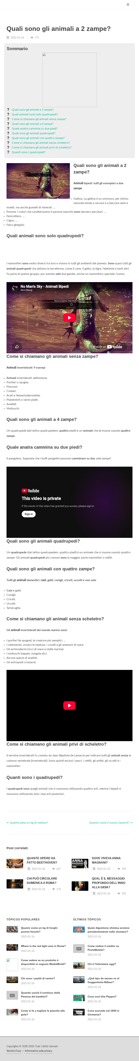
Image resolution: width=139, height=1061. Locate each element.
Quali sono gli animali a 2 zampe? (33, 109)
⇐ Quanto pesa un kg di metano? (27, 822)
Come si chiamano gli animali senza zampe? (39, 119)
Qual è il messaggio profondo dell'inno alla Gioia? (108, 883)
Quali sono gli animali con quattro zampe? (38, 138)
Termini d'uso (14, 1051)
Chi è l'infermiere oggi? (102, 964)
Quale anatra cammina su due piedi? (35, 128)
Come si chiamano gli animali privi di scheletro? (41, 147)
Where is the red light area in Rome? (43, 946)
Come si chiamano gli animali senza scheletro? (41, 142)
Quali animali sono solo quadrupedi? (35, 114)
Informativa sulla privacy (38, 1051)
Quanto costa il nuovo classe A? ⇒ (110, 822)
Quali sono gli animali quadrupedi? (33, 133)
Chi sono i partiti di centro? (38, 978)
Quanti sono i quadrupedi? (28, 152)
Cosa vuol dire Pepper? (102, 996)
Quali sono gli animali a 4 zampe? (33, 123)
